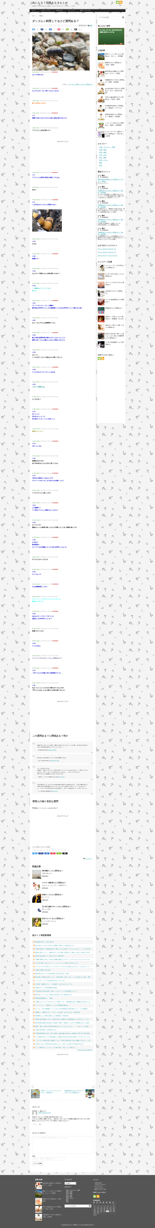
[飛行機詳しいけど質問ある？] (36, 874)
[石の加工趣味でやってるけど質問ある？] (36, 910)
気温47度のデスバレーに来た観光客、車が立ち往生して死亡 (52, 973)
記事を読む (45, 876)
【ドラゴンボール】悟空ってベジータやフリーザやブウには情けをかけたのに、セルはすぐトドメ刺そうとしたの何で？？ (64, 966)
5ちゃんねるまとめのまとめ (107, 252)
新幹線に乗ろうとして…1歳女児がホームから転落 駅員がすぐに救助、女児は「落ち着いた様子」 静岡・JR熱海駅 (64, 952)
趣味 (90, 25)
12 (104, 1208)
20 (107, 1209)
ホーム (33, 10)
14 (110, 1208)
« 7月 (95, 1215)
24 (98, 1211)
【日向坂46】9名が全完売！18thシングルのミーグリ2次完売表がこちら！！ (56, 991)
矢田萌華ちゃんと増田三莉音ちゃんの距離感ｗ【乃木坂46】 (52, 1015)
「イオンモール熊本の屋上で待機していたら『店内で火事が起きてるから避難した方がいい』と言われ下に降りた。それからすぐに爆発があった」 (64, 1040)
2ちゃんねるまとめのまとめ (107, 249)
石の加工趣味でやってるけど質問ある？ (56, 906)
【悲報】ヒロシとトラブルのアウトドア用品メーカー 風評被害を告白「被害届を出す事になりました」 (64, 1001)
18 (101, 1209)
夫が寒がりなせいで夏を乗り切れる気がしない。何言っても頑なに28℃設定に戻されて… (60, 1044)
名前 (33, 1156)
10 (98, 1208)
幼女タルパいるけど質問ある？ (53, 918)
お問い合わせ (59, 10)
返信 (40, 1124)
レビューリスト (99, 1187)
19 (104, 1209)
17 (98, 1209)
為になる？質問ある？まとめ (50, 2)
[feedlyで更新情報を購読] (117, 2)
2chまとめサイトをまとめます (107, 255)
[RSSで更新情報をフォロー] (120, 2)
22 (114, 1209)
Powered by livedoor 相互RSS (85, 1050)
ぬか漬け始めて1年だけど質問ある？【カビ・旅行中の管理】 (114, 91)
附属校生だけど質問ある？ (114, 308)
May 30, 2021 (61, 777)
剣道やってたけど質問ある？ (52, 895)
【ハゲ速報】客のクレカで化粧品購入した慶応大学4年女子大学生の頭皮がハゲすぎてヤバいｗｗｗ (63, 1037)
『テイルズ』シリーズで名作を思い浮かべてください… (50, 980)
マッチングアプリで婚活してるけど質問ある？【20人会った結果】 (114, 134)
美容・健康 (102, 152)
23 (95, 1211)
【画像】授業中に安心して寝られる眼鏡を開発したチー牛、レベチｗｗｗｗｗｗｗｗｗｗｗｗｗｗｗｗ (64, 959)
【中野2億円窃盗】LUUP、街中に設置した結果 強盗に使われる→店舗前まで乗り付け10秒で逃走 (62, 1033)
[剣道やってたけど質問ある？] (36, 898)
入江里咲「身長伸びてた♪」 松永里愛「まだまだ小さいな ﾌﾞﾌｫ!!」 (54, 984)
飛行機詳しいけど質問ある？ (52, 871)
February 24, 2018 (54, 760)
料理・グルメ (103, 160)
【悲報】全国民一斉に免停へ (43, 970)
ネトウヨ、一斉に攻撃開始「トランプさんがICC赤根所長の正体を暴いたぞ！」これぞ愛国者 (61, 1008)
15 (114, 1208)
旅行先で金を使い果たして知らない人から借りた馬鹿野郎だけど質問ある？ (114, 336)
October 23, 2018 (52, 750)
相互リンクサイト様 (85, 10)
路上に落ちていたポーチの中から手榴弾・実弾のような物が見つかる (54, 945)
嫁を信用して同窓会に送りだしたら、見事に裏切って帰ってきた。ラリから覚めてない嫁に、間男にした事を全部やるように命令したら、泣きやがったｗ (64, 977)
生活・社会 (102, 155)
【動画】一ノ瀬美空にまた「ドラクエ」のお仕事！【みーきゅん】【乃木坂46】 (57, 1012)
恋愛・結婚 (102, 150)
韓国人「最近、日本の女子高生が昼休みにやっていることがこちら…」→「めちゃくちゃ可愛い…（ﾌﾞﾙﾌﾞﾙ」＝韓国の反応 (64, 1026)
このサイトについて (46, 10)
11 (101, 1208)
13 (107, 1208)
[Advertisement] (47, 155)
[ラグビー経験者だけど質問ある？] (36, 886)
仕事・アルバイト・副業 (107, 147)
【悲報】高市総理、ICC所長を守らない (46, 1030)
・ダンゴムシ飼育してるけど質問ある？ (80, 84)
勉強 (100, 165)
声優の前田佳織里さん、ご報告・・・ (45, 998)
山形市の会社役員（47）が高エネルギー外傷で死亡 (49, 956)
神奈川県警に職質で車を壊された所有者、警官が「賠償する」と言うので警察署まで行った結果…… (63, 1023)
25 (101, 1211)
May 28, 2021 (54, 791)
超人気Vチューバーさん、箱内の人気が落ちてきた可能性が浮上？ (53, 994)
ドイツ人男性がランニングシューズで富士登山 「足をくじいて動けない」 (56, 1047)
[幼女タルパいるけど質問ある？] (36, 922)
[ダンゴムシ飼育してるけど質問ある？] (50, 29)
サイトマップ (71, 10)
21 (110, 1209)
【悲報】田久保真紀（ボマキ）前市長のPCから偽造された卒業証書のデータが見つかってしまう (62, 1019)
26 (104, 1211)
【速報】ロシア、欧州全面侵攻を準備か (46, 987)
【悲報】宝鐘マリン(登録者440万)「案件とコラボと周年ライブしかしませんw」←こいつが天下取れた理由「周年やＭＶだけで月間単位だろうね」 (64, 949)
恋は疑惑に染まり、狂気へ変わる (44, 942)
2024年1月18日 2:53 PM (44, 1112)
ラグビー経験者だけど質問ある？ (54, 883)
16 (95, 1209)
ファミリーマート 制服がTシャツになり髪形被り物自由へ (51, 1005)
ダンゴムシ (88, 858)
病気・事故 (102, 157)
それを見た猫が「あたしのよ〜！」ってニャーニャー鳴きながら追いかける (56, 963)
